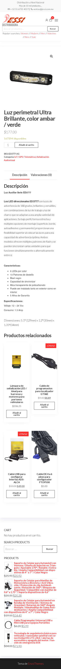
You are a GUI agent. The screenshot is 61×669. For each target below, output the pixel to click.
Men (43, 33)
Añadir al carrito (26, 145)
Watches (51, 33)
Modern (34, 33)
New (27, 37)
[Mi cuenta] (46, 19)
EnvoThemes (36, 663)
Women (25, 33)
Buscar (53, 29)
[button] (56, 20)
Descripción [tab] (19, 175)
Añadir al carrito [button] (17, 413)
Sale (34, 37)
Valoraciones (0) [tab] (41, 175)
